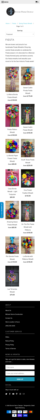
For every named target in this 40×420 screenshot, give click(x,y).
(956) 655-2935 (10, 326)
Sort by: (20, 30)
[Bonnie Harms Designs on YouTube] (13, 393)
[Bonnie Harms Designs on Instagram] (20, 393)
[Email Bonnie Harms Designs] (24, 393)
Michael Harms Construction (14, 314)
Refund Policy (9, 341)
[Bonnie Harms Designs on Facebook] (10, 393)
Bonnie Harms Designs (16, 405)
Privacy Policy (9, 345)
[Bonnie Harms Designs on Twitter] (6, 393)
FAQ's (7, 337)
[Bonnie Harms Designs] (20, 12)
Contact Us (8, 318)
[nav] (4, 2)
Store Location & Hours (12, 322)
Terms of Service (10, 348)
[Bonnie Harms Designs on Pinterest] (17, 393)
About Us (8, 310)
